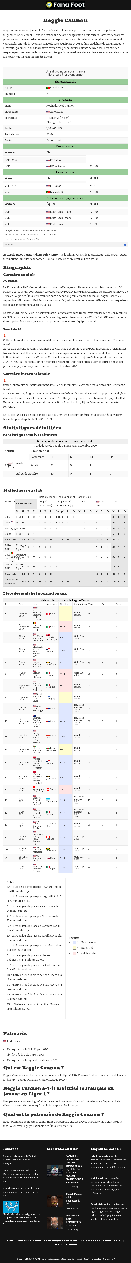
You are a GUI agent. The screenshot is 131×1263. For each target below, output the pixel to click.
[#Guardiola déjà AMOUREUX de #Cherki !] (55, 1223)
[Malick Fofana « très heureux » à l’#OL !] (55, 1201)
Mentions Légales (92, 1259)
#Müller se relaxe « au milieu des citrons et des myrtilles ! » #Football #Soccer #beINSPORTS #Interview (74, 1169)
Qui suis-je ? (109, 1259)
